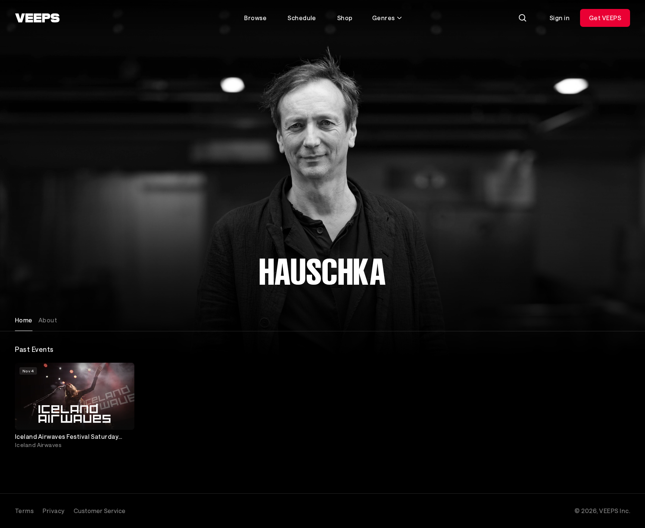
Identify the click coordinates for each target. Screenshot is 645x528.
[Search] (523, 18)
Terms (24, 510)
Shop (345, 17)
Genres (383, 17)
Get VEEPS (605, 17)
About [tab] (47, 320)
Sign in (559, 17)
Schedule (301, 17)
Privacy (53, 510)
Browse (255, 17)
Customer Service (99, 510)
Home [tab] (23, 320)
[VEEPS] (37, 17)
